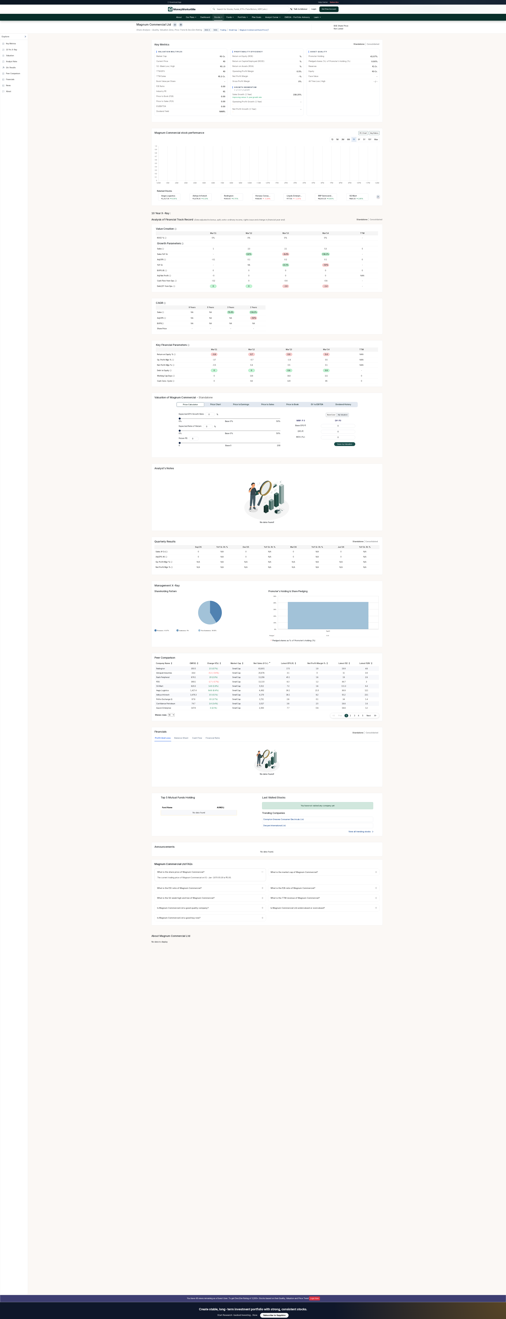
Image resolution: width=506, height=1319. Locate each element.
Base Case (331, 415)
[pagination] (375, 715)
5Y (364, 139)
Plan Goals (256, 17)
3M (343, 139)
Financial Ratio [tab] (213, 738)
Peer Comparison (13, 73)
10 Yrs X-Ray (11, 49)
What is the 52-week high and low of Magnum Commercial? (186, 898)
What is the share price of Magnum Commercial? (180, 872)
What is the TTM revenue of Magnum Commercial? (295, 898)
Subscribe (334, 2)
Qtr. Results (11, 67)
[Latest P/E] (349, 663)
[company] (171, 663)
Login (314, 9)
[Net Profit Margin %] (327, 663)
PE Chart (363, 133)
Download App (175, 2)
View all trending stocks (360, 831)
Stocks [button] (217, 17)
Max (376, 139)
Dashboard (205, 17)
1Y (354, 139)
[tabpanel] (267, 762)
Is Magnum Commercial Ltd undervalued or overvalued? (298, 908)
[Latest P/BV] (371, 663)
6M (348, 139)
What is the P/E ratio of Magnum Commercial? (179, 888)
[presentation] (378, 196)
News (8, 85)
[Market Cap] (242, 663)
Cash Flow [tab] (197, 738)
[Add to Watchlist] (175, 25)
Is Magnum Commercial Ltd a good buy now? (178, 918)
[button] (297, 17)
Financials (10, 79)
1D (332, 139)
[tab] (190, 404)
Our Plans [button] (190, 17)
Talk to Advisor (300, 9)
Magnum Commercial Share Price (253, 30)
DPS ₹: (301, 431)
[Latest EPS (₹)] (295, 663)
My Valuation (342, 415)
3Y (359, 139)
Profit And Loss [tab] (163, 738)
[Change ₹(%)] (220, 663)
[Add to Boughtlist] (181, 25)
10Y (369, 139)
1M (337, 139)
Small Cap (233, 30)
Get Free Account (329, 9)
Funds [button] (229, 17)
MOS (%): (300, 437)
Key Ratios (374, 133)
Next (368, 715)
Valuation (10, 56)
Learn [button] (316, 17)
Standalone (359, 44)
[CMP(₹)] (197, 663)
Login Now (314, 1298)
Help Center (323, 2)
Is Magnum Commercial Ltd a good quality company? (183, 908)
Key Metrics (11, 44)
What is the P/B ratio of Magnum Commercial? (293, 888)
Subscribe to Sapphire (274, 1315)
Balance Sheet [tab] (181, 738)
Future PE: (183, 438)
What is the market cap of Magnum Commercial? (294, 872)
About (179, 17)
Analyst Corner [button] (271, 17)
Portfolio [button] (242, 17)
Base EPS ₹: (300, 425)
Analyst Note (11, 61)
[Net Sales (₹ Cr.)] (269, 662)
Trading (223, 30)
